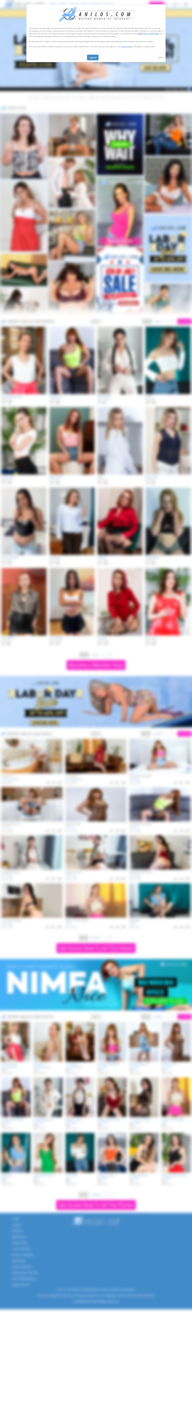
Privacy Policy (126, 46)
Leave (160, 57)
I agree (93, 57)
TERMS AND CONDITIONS (148, 33)
